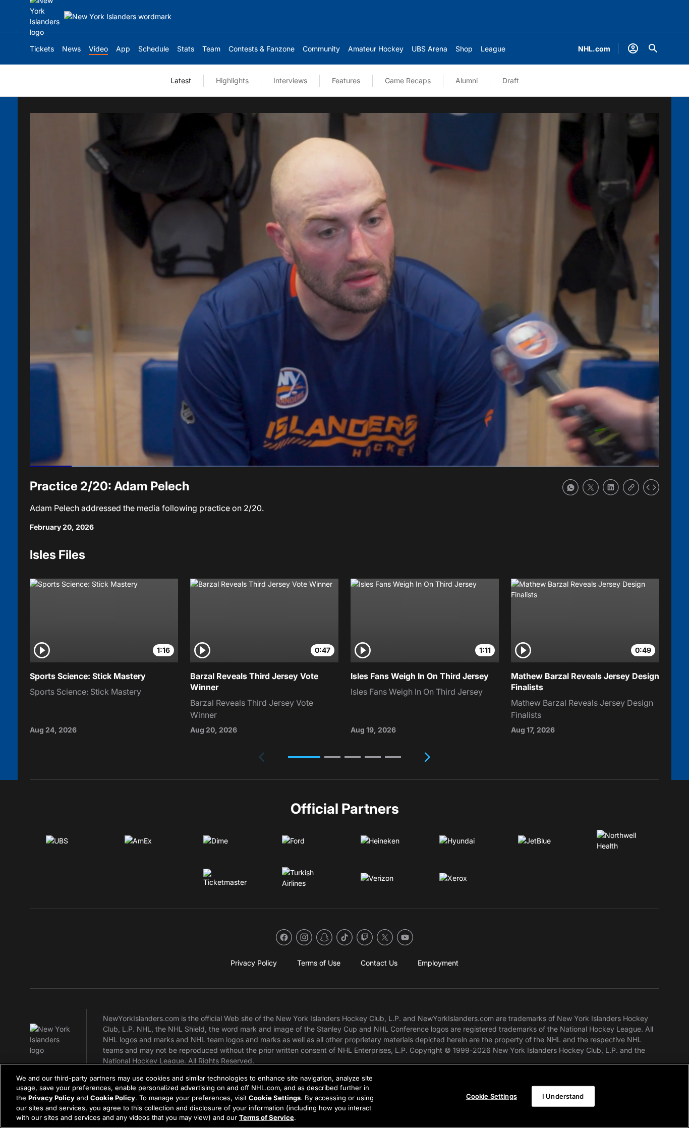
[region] (344, 1095)
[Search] (653, 48)
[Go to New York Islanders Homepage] (117, 16)
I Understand (563, 1096)
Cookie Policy (112, 1098)
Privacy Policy (51, 1098)
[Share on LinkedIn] (611, 487)
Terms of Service (266, 1117)
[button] (304, 757)
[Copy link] (631, 487)
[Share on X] (591, 487)
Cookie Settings (275, 1098)
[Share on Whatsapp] (570, 487)
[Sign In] (633, 48)
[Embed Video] (651, 487)
